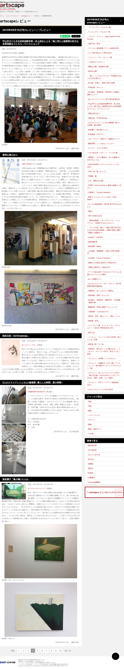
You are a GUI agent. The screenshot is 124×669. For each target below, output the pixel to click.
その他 (90, 434)
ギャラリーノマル (28, 345)
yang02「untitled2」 (96, 237)
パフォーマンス (94, 415)
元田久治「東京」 (95, 44)
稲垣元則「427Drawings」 (16, 335)
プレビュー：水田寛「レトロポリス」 (102, 358)
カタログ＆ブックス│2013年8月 (100, 389)
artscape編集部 (94, 482)
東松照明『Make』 (95, 246)
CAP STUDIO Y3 (28, 164)
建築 (90, 411)
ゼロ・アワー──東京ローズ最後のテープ (103, 139)
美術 (90, 401)
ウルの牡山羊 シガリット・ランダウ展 (102, 153)
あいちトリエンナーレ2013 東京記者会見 (104, 99)
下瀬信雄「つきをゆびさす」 (99, 312)
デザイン (91, 420)
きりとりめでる (94, 455)
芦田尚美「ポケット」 (96, 87)
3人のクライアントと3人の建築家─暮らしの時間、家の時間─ (32, 382)
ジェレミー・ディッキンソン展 (100, 57)
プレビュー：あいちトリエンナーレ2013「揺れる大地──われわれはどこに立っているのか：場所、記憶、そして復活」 (103, 375)
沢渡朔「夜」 (93, 176)
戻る (13, 651)
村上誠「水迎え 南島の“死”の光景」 (102, 83)
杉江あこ (91, 459)
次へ (66, 651)
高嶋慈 (90, 464)
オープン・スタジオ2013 (97, 148)
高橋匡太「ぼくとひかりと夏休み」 (101, 291)
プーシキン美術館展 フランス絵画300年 (103, 48)
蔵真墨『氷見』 (94, 321)
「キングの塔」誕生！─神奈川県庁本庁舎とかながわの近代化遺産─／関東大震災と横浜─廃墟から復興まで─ (104, 230)
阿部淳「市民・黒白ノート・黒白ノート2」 (104, 316)
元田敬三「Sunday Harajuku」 (100, 192)
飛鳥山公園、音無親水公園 (98, 66)
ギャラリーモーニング (36, 488)
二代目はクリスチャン (96, 62)
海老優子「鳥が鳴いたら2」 (16, 479)
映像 (90, 424)
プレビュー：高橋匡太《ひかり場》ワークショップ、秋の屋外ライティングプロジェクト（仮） (104, 365)
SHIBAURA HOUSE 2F (36, 392)
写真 (90, 406)
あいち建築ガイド (95, 279)
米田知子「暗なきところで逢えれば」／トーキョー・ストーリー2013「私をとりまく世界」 (103, 351)
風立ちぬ (91, 332)
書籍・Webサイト (95, 429)
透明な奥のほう (10, 155)
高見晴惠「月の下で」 (96, 134)
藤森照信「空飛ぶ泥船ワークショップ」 (103, 307)
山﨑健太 (91, 477)
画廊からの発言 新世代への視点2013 (102, 263)
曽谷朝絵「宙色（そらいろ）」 (100, 295)
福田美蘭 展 (92, 242)
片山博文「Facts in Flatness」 (100, 258)
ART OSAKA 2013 (95, 216)
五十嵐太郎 (92, 450)
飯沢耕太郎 (92, 445)
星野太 (90, 468)
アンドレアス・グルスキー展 (99, 32)
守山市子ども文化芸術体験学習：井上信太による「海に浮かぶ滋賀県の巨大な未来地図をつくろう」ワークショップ (104, 106)
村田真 (90, 473)
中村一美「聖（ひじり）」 (98, 171)
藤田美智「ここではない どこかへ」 (102, 143)
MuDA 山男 (92, 71)
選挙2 (90, 211)
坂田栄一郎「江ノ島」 (96, 344)
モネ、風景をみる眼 (95, 181)
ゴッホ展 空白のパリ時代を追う (100, 53)
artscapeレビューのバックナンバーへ (106, 492)
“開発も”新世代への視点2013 (99, 267)
